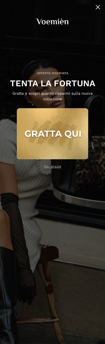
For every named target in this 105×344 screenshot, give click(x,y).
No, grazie (52, 166)
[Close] (98, 7)
